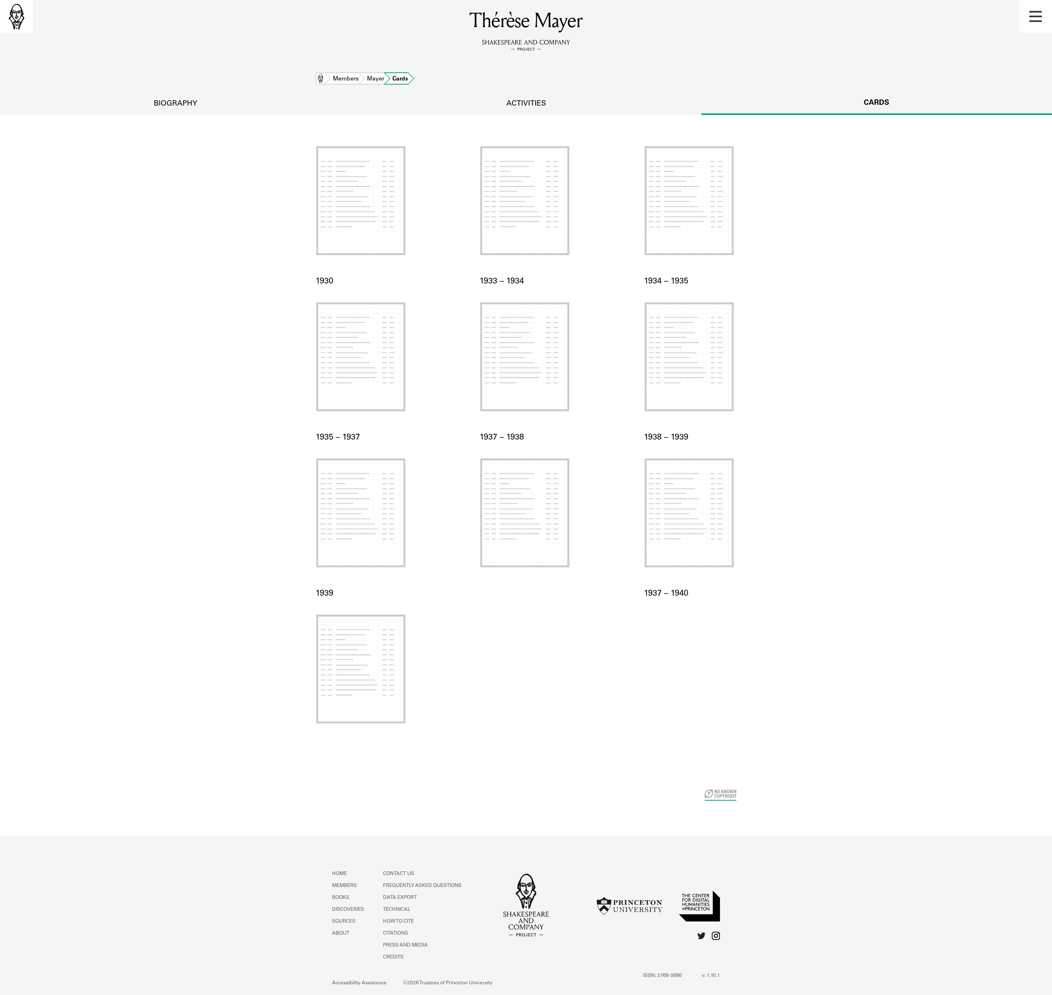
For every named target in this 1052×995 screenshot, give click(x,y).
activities (526, 104)
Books (340, 897)
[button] (1035, 16)
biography (175, 104)
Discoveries (348, 909)
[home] (16, 16)
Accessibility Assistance (359, 983)
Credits (393, 957)
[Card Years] (526, 523)
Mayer (375, 79)
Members (346, 79)
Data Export (400, 897)
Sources (343, 921)
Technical (397, 909)
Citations (395, 933)
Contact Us (398, 873)
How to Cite (398, 921)
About (340, 933)
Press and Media (405, 945)
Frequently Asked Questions (422, 885)
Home (320, 79)
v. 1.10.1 (711, 975)
